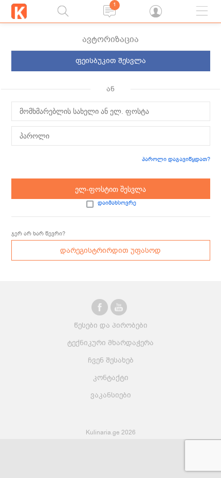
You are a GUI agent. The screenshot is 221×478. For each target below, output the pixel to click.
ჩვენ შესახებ (111, 360)
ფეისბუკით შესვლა (111, 61)
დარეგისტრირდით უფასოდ (110, 250)
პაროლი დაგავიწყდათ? (176, 159)
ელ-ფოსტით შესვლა (110, 189)
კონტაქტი (110, 378)
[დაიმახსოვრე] (90, 204)
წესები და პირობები (111, 325)
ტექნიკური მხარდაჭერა (110, 343)
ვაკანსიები (110, 395)
